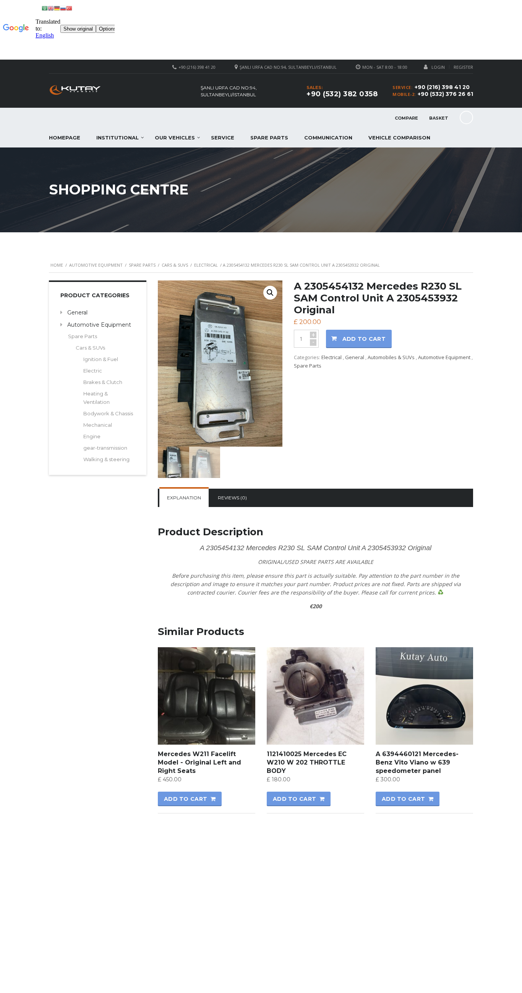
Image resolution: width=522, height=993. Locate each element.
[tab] (184, 498)
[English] (51, 7)
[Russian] (63, 7)
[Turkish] (69, 7)
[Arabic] (45, 7)
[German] (57, 7)
